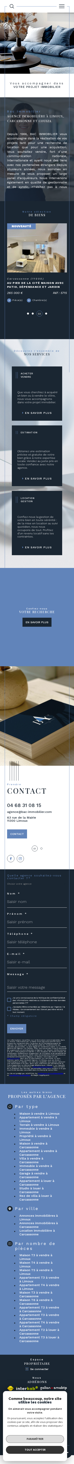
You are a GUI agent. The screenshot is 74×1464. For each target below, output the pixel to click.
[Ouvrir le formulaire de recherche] (11, 6)
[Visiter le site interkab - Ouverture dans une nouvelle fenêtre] (27, 1388)
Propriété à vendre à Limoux (35, 1138)
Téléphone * (20, 933)
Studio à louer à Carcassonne (31, 1190)
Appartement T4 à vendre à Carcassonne (39, 1324)
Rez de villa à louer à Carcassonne (35, 1197)
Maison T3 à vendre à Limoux (35, 1257)
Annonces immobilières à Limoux (38, 1217)
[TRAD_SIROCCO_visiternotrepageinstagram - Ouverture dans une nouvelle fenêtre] (20, 858)
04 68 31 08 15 (24, 805)
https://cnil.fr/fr (13, 1058)
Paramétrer (35, 1439)
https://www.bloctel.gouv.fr (42, 1067)
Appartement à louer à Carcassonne (36, 1182)
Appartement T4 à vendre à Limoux (39, 1287)
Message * (18, 974)
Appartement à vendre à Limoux (38, 1119)
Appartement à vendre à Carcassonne (38, 1153)
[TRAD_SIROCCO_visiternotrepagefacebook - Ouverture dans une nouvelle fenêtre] (10, 858)
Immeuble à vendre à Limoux (35, 1130)
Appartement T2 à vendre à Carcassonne (39, 1309)
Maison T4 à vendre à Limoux (35, 1264)
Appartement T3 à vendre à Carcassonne (39, 1316)
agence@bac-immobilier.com (29, 812)
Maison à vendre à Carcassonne (33, 1145)
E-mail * (16, 953)
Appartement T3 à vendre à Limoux (39, 1279)
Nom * (13, 893)
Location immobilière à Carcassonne (37, 1232)
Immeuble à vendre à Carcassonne (35, 1167)
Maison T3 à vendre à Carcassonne (35, 1294)
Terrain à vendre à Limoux (39, 1125)
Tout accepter (35, 1449)
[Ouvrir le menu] (62, 6)
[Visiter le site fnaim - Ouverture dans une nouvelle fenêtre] (10, 1388)
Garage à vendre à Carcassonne (33, 1175)
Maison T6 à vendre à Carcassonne (35, 1302)
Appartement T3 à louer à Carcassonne (39, 1339)
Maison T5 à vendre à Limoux (35, 1272)
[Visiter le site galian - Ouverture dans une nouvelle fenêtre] (53, 1388)
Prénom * (17, 913)
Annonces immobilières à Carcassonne (38, 1225)
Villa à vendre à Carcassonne (31, 1160)
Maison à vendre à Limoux (39, 1113)
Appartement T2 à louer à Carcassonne (39, 1331)
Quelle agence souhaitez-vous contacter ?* (34, 877)
